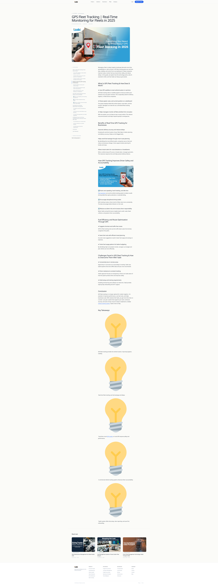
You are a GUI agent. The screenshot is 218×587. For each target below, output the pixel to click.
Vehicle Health (91, 572)
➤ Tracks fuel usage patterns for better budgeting (80, 115)
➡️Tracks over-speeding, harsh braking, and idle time (80, 97)
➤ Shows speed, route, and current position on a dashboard (79, 76)
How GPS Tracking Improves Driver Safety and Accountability (79, 94)
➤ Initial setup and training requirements (78, 127)
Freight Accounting (106, 572)
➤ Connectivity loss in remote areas (79, 121)
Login (132, 1)
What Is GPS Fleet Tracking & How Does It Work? (79, 70)
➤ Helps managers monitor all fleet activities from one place (79, 79)
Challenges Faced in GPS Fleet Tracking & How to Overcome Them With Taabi (79, 118)
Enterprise (119, 575)
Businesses (104, 1)
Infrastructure (120, 574)
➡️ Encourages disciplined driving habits (79, 100)
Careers (133, 570)
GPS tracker (110, 436)
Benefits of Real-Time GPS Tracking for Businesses (79, 82)
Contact (133, 572)
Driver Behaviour (92, 575)
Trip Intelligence (106, 575)
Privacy (139, 582)
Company (115, 1)
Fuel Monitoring (92, 570)
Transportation (120, 568)
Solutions (98, 1)
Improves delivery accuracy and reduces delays (78, 85)
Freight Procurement (107, 568)
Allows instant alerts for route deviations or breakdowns (78, 91)
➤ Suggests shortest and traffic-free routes (79, 109)
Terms (143, 582)
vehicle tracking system (104, 303)
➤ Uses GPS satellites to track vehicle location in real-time (79, 73)
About (133, 568)
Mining (118, 572)
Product (92, 1)
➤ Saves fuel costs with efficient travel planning (79, 112)
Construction (119, 570)
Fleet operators (102, 193)
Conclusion (75, 129)
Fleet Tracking (91, 577)
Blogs (110, 1)
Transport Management (107, 570)
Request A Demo (139, 1)
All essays (75, 13)
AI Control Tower (92, 568)
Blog (132, 574)
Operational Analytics (107, 574)
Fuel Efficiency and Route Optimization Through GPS (78, 106)
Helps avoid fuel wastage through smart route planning (79, 88)
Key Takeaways (75, 131)
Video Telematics (92, 574)
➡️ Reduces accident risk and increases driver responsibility (80, 103)
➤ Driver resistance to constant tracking (78, 124)
